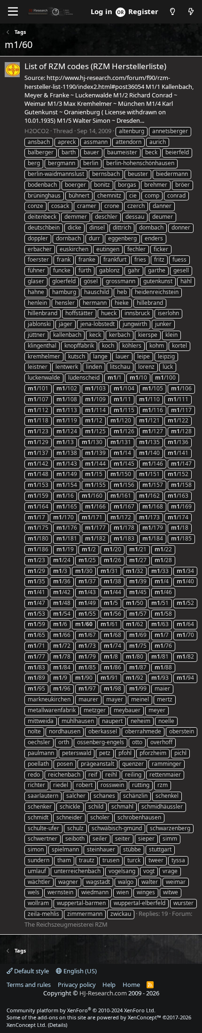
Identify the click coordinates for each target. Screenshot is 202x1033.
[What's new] (191, 11)
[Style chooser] (172, 11)
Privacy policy (77, 984)
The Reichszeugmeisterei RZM (66, 924)
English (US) (79, 971)
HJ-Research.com (103, 993)
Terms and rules (29, 984)
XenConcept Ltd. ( (28, 1024)
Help (109, 984)
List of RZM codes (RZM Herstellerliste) (95, 66)
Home (131, 984)
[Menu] (13, 12)
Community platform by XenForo (81, 1010)
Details (57, 1024)
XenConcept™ (144, 1017)
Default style (31, 971)
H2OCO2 (36, 131)
